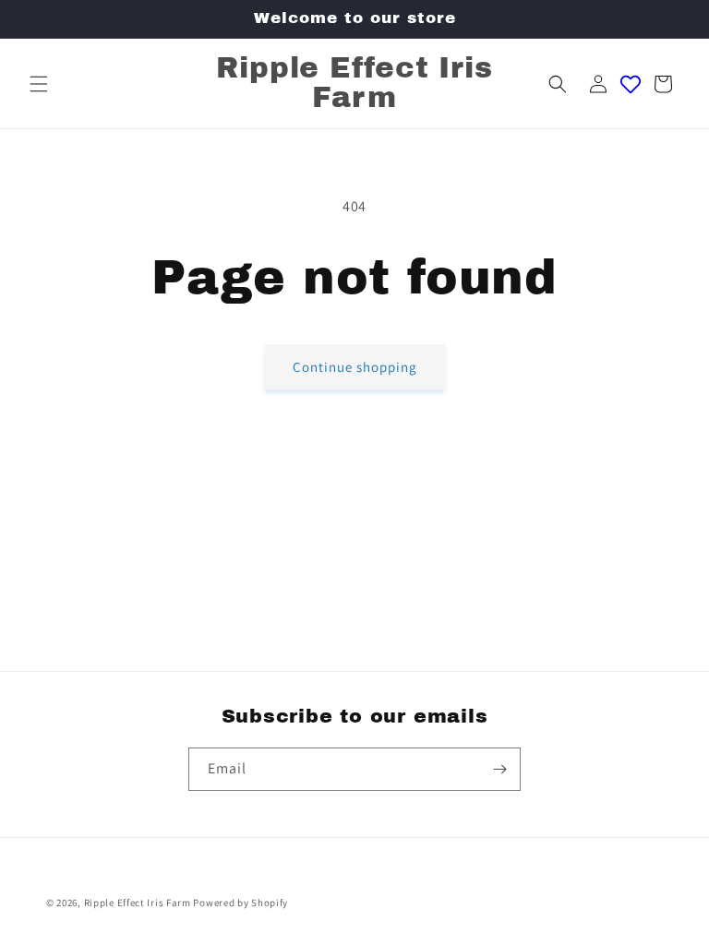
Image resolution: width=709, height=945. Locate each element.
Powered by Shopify (240, 902)
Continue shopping (355, 367)
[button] (38, 84)
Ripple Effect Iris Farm (137, 902)
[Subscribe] (499, 769)
